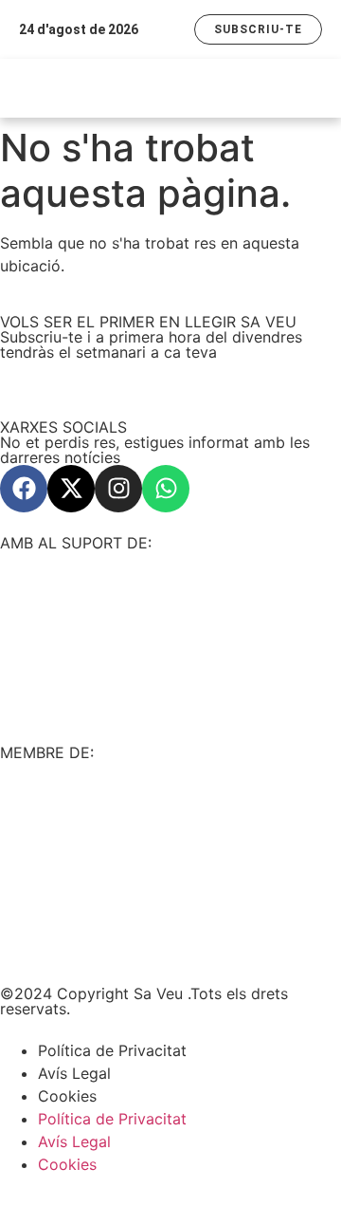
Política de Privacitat (112, 1050)
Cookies (67, 1095)
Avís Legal (74, 1073)
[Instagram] (118, 488)
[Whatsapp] (165, 488)
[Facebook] (23, 488)
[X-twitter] (71, 488)
